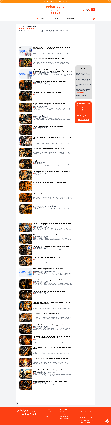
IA (63, 18)
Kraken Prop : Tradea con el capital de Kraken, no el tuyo (46, 257)
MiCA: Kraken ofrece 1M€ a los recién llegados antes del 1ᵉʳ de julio (49, 205)
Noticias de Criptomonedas (82, 72)
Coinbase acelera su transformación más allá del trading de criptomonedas (51, 246)
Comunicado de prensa (53, 72)
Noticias (42, 18)
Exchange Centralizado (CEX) (44, 73)
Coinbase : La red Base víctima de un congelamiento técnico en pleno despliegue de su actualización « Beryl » (52, 224)
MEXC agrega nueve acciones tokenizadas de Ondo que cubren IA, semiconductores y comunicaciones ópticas (48, 269)
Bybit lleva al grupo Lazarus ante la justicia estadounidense (47, 92)
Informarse (38, 61)
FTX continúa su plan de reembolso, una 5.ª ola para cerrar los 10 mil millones (51, 171)
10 (48, 392)
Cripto (47, 18)
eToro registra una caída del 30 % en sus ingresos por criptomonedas (49, 81)
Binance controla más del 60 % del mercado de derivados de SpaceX (49, 291)
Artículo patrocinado (53, 206)
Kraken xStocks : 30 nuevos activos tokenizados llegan (46, 313)
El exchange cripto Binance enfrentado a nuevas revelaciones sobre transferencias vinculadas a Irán (49, 104)
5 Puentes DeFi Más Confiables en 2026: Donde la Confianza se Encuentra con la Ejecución (52, 348)
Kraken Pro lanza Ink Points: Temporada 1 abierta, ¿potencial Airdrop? (49, 325)
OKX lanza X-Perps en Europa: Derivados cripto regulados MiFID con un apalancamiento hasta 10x (50, 370)
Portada (20, 26)
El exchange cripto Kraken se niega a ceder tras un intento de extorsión (50, 381)
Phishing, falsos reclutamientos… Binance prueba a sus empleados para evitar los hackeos (52, 160)
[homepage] (35, 18)
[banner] (46, 42)
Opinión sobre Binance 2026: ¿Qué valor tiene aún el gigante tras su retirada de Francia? (52, 138)
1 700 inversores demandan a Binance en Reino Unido (45, 193)
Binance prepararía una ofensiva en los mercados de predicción (48, 126)
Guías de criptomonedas (56, 18)
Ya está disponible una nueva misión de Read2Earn (55, 1)
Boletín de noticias (70, 18)
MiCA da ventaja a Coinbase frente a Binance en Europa (46, 234)
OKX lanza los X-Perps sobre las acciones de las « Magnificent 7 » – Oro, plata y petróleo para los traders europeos (52, 303)
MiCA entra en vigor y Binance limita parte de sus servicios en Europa (49, 182)
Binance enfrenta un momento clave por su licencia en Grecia (47, 280)
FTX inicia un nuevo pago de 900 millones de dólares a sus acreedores (49, 115)
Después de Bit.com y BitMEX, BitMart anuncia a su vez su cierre (48, 148)
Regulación (42, 107)
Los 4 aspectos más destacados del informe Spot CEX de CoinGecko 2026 (50, 358)
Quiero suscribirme (83, 119)
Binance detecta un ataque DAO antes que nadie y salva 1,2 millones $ (49, 58)
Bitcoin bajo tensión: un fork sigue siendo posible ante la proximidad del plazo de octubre (83, 74)
